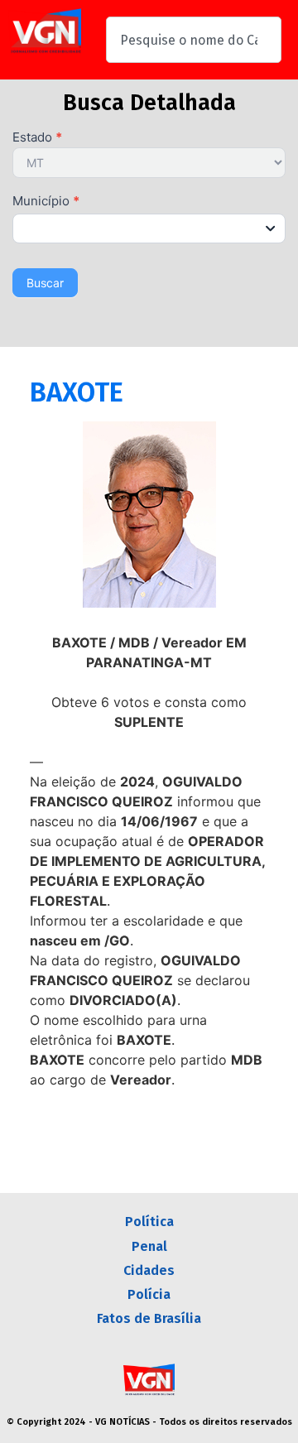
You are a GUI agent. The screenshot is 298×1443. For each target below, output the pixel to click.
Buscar (45, 283)
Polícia (149, 1294)
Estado (37, 138)
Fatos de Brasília (149, 1318)
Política (149, 1221)
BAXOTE (76, 392)
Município (45, 202)
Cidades (149, 1270)
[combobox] (193, 40)
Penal (149, 1246)
